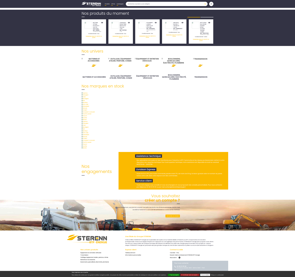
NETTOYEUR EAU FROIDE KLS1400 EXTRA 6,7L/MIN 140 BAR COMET (203, 27)
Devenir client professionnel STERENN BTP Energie (185, 255)
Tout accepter (174, 275)
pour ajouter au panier (94, 36)
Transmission (200, 77)
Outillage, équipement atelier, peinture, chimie (121, 77)
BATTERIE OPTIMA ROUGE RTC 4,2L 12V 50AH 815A (96, 26)
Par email (179, 270)
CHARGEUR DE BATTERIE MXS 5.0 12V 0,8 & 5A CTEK (123, 26)
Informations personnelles (133, 255)
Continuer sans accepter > (190, 275)
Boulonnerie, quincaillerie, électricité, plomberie (174, 77)
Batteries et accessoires (94, 77)
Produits (107, 4)
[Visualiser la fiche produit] (102, 22)
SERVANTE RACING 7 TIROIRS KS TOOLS (176, 25)
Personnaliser (205, 275)
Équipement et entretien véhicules (147, 77)
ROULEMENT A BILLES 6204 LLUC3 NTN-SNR (150, 25)
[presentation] (73, 31)
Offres (113, 4)
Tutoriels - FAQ (174, 253)
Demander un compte (173, 216)
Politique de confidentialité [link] (217, 275)
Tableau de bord (130, 253)
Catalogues (120, 4)
